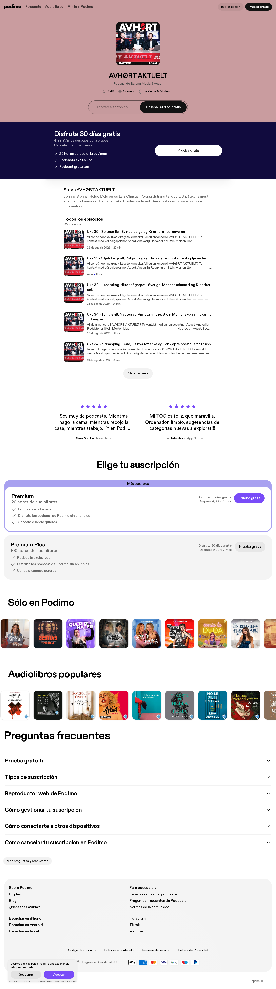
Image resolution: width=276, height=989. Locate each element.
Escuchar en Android (26, 925)
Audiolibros (54, 6)
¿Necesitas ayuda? (24, 907)
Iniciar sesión (230, 7)
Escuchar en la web (24, 931)
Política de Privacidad (193, 950)
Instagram (137, 918)
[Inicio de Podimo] (12, 7)
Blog (13, 900)
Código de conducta (82, 950)
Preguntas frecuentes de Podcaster (158, 900)
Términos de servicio (156, 950)
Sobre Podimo (20, 887)
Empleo (15, 894)
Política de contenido (119, 950)
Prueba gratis (259, 7)
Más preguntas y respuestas (27, 861)
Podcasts (33, 6)
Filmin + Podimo (80, 6)
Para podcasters (143, 887)
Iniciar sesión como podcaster (153, 894)
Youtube (136, 931)
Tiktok (134, 925)
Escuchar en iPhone (25, 918)
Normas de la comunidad (149, 907)
